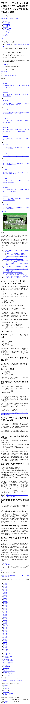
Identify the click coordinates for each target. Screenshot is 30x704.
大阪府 (5, 621)
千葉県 (5, 599)
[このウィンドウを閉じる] (1, 73)
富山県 (5, 605)
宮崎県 (5, 647)
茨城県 (5, 593)
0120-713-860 (8, 44)
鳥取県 (5, 627)
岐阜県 (5, 612)
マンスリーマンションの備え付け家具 (15, 253)
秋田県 (5, 589)
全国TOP (5, 563)
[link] (2, 38)
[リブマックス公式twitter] (4, 686)
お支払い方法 (6, 653)
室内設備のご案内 (7, 656)
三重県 (5, 617)
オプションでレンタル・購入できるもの (13, 259)
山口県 (5, 633)
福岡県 (5, 640)
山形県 (5, 590)
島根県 (5, 628)
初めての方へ (6, 654)
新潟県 (5, 604)
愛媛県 (5, 637)
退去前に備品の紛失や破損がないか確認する (17, 276)
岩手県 (5, 586)
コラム (5, 665)
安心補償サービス (7, 659)
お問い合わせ (6, 35)
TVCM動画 (6, 692)
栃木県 (5, 595)
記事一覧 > (3, 211)
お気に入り (6, 668)
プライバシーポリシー (9, 671)
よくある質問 (6, 663)
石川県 (5, 606)
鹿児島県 (5, 649)
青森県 (5, 584)
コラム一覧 (7, 564)
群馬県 (5, 596)
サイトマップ (6, 675)
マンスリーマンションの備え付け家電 (15, 254)
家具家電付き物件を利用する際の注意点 (13, 273)
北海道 (5, 583)
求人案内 (5, 690)
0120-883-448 (7, 64)
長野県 (5, 611)
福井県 (5, 608)
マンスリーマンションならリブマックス (13, 277)
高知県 (5, 639)
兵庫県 (5, 623)
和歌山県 (5, 625)
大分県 (5, 646)
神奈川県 (5, 602)
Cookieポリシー (7, 672)
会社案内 (5, 669)
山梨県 (5, 609)
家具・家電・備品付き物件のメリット (12, 272)
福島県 (5, 592)
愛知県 (5, 615)
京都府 (5, 620)
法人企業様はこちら (8, 660)
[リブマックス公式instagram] (6, 688)
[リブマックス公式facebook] (5, 685)
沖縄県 (5, 650)
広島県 (5, 631)
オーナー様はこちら (8, 662)
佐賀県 (5, 642)
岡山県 (5, 630)
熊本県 (5, 645)
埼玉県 (5, 598)
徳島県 (5, 634)
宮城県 (5, 587)
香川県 (5, 636)
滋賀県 (5, 618)
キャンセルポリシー (8, 673)
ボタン (5, 702)
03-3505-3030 (17, 44)
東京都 (5, 601)
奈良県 (5, 624)
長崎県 (5, 643)
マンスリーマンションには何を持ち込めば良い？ (15, 260)
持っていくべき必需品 (11, 262)
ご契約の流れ (6, 657)
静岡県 (5, 614)
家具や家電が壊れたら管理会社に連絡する (16, 275)
